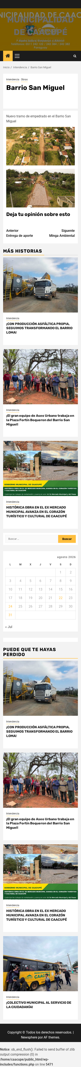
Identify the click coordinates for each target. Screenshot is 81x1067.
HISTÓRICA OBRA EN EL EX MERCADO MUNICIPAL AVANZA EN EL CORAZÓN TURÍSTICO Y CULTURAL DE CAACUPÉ (36, 511)
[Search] (74, 56)
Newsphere (29, 1037)
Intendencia (12, 79)
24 (10, 606)
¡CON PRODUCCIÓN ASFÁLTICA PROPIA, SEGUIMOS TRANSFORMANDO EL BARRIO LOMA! (39, 328)
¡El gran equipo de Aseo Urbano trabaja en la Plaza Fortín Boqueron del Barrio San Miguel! (40, 420)
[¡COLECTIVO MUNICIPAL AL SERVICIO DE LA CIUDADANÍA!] (40, 963)
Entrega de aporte (19, 233)
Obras (24, 79)
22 (61, 598)
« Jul (8, 627)
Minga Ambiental (62, 233)
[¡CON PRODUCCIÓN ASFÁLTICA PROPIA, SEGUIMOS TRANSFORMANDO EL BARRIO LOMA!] (40, 285)
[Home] (8, 56)
